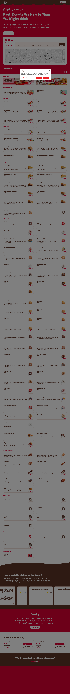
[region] (35, 74)
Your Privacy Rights (24, 77)
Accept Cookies (46, 77)
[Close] (49, 70)
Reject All (39, 77)
